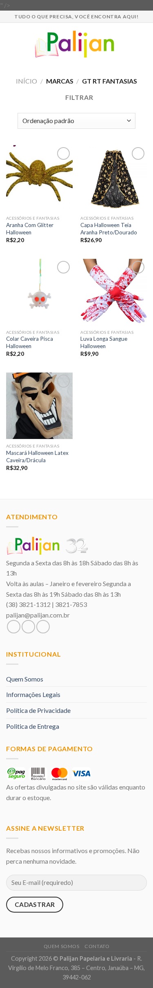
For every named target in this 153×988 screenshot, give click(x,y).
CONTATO (96, 946)
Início (26, 81)
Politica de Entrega (32, 726)
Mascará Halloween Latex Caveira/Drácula (37, 456)
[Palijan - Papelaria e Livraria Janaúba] (76, 44)
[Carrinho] (143, 44)
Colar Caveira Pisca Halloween (29, 342)
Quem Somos (24, 679)
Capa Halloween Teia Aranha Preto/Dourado (108, 229)
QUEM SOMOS (62, 946)
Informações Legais (33, 694)
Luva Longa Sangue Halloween (103, 342)
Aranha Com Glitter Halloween (29, 229)
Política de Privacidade (38, 710)
